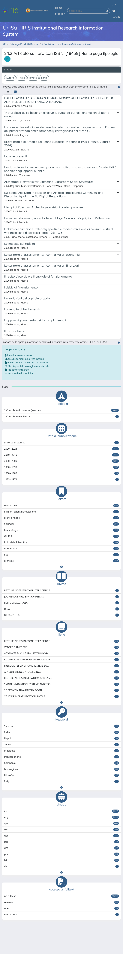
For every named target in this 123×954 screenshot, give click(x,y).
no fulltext (61, 896)
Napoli (61, 738)
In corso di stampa (61, 442)
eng (61, 817)
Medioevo (61, 750)
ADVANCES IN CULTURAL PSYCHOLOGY (61, 653)
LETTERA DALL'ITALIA (61, 602)
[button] (61, 566)
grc (61, 848)
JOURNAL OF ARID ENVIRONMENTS (61, 596)
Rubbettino (61, 548)
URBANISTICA (61, 615)
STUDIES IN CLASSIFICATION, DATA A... (61, 696)
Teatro (61, 744)
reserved (61, 902)
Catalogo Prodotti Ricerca (24, 44)
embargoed (61, 914)
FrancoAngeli (61, 530)
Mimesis (61, 560)
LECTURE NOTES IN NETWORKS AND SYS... (61, 678)
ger (61, 835)
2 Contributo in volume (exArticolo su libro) (66, 44)
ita (61, 811)
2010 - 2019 (61, 454)
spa (61, 823)
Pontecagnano (61, 756)
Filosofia (61, 775)
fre (61, 829)
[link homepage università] (37, 11)
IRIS (4, 44)
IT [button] (113, 4)
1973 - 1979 (61, 479)
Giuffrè (61, 536)
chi (61, 866)
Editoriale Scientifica (61, 542)
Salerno (61, 726)
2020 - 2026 (61, 448)
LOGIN (116, 16)
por (61, 854)
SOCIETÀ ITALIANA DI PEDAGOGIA (61, 690)
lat (61, 860)
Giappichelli (61, 505)
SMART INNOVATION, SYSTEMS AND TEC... (61, 684)
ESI (61, 554)
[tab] (8, 91)
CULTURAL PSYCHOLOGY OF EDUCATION (61, 659)
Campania (61, 763)
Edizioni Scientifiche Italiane (61, 511)
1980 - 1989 (61, 473)
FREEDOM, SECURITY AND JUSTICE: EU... (61, 665)
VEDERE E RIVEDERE (61, 647)
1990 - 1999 (61, 467)
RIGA (61, 609)
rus (61, 841)
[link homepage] (11, 11)
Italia (61, 732)
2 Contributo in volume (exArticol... (61, 410)
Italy (61, 781)
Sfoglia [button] (59, 13)
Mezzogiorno (61, 769)
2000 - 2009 (61, 461)
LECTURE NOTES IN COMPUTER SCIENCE (61, 590)
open (61, 908)
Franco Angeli (61, 517)
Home (58, 7)
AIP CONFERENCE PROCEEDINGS (61, 671)
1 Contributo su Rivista (61, 416)
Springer (61, 524)
